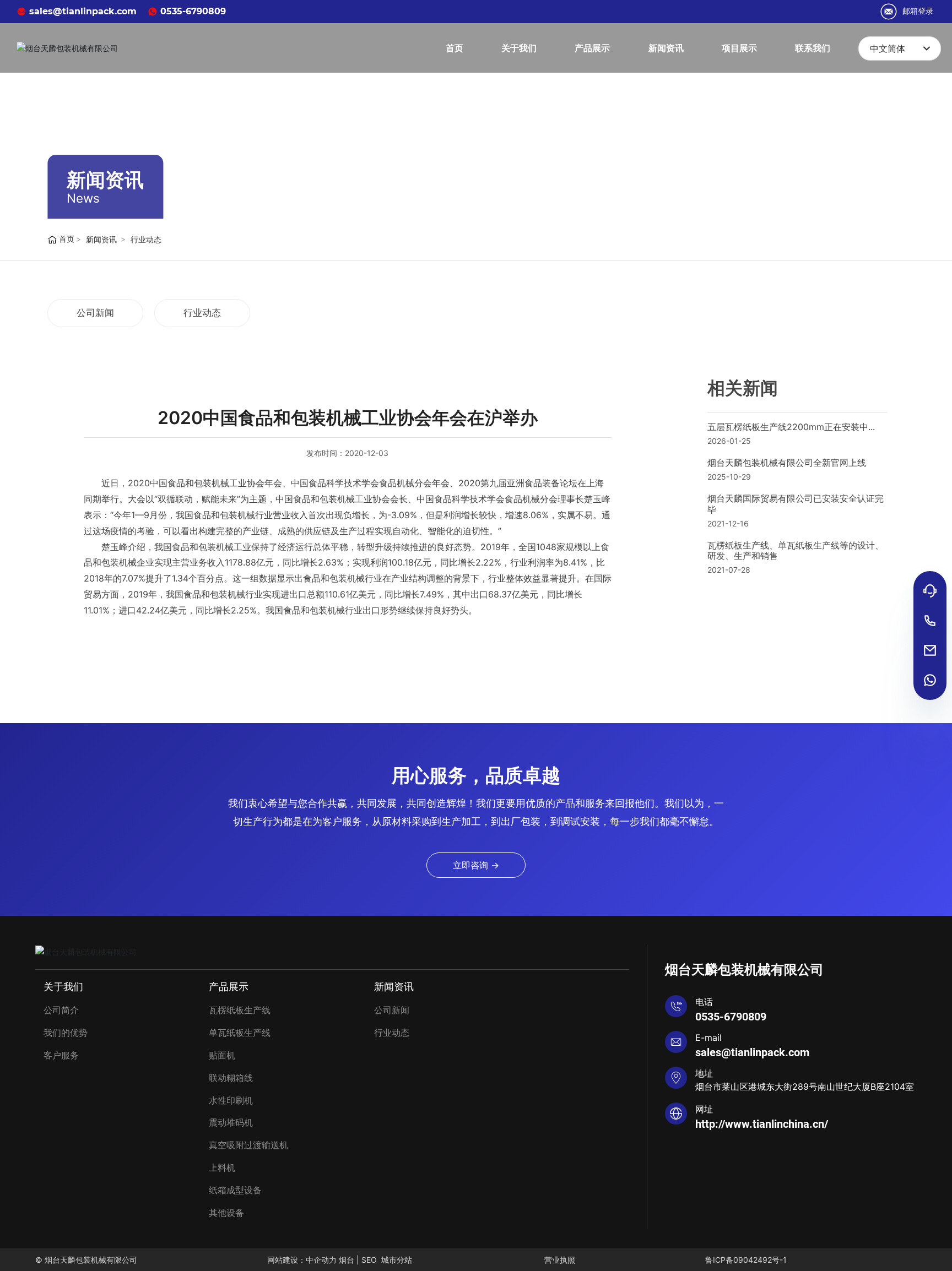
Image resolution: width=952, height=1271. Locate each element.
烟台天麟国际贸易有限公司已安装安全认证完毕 (795, 503)
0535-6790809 (192, 11)
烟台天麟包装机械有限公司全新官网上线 (786, 462)
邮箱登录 (917, 11)
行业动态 (146, 239)
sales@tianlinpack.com (81, 11)
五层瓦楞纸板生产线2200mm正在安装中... (791, 426)
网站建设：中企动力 (302, 1259)
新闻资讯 (105, 180)
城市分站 (397, 1259)
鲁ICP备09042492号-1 (746, 1259)
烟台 (346, 1259)
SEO (369, 1259)
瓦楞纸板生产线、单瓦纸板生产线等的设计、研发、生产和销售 (795, 550)
